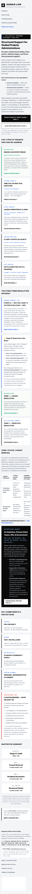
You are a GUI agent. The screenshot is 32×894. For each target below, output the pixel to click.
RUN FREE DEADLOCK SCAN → (16, 126)
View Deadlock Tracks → (11, 442)
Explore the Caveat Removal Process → (13, 520)
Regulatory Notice (8, 864)
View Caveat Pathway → (11, 413)
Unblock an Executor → (10, 199)
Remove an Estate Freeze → (12, 173)
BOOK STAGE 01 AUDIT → (11, 329)
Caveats (4, 11)
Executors (5, 15)
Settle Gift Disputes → (10, 282)
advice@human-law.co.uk (18, 849)
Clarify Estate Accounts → (11, 256)
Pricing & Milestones (9, 22)
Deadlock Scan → (7, 26)
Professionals (6, 19)
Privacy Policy (7, 868)
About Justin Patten (9, 860)
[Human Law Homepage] (3, 5)
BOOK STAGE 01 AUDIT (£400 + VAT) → (16, 118)
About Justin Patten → (11, 818)
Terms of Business (8, 872)
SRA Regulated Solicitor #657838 (15, 7)
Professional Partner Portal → (14, 601)
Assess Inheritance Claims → (12, 228)
